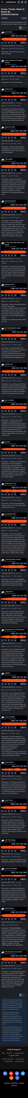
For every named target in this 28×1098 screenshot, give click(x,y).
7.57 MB (14, 576)
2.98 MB (13, 106)
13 (25, 36)
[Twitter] (23, 1073)
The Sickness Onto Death (13, 952)
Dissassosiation (10, 201)
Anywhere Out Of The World (14, 629)
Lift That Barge (10, 840)
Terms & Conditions (8, 1059)
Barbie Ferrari (10, 284)
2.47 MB (11, 79)
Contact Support (19, 1053)
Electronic (8, 345)
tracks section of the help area (11, 1040)
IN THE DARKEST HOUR (13, 328)
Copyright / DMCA (14, 1055)
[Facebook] (5, 1073)
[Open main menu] (2, 2)
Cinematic (8, 576)
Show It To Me (10, 127)
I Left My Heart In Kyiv (13, 559)
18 (25, 872)
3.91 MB (14, 885)
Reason (19, 779)
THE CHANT (9, 159)
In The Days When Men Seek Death (14, 244)
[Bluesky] (17, 1073)
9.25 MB (14, 968)
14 (25, 288)
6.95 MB (12, 217)
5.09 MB (11, 925)
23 (25, 131)
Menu (5, 18)
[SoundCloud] (11, 1078)
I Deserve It (9, 592)
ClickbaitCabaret (11, 34)
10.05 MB (13, 417)
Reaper (22, 48)
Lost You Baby (10, 717)
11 (25, 445)
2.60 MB (11, 48)
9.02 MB (14, 500)
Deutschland (9, 908)
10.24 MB (13, 143)
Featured (17, 48)
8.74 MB (11, 531)
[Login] (18, 2)
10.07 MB (13, 817)
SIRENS (7, 673)
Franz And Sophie (11, 868)
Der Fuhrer (9, 32)
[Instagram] (17, 1078)
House (7, 217)
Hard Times (9, 800)
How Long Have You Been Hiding (13, 61)
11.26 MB (11, 733)
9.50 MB (14, 458)
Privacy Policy (20, 1059)
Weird (7, 79)
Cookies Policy (8, 1061)
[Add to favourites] (12, 42)
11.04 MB (11, 261)
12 (25, 66)
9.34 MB (11, 176)
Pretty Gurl (9, 89)
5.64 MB (14, 381)
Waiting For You (10, 483)
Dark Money (9, 762)
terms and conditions (8, 1038)
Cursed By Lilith (10, 514)
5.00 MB (14, 608)
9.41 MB (14, 646)
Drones (7, 442)
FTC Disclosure (19, 1061)
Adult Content (19, 261)
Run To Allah (9, 400)
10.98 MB (11, 301)
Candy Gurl (9, 364)
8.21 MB (14, 779)
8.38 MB (14, 345)
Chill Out (7, 857)
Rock (6, 48)
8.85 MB (14, 690)
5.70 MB (13, 857)
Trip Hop (7, 106)
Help (3, 1053)
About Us (9, 1053)
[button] (25, 2)
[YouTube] (11, 1073)
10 (25, 205)
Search (24, 18)
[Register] (22, 2)
